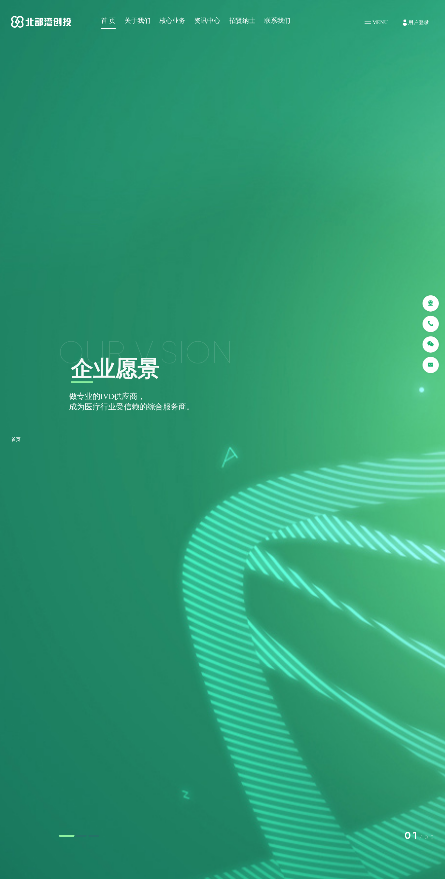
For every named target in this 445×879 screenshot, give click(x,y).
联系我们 (277, 20)
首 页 (108, 20)
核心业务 (172, 20)
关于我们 (137, 20)
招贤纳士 (242, 20)
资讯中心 (207, 20)
